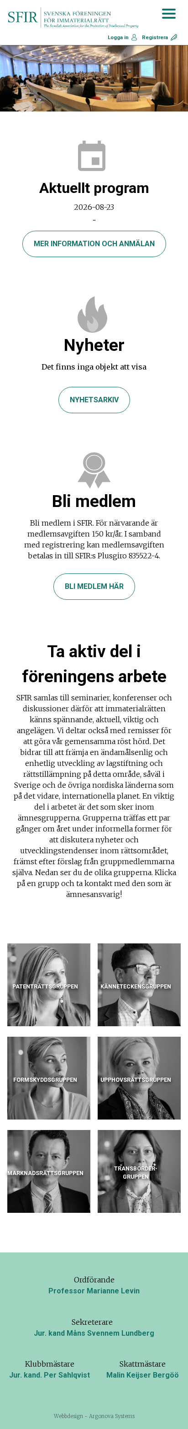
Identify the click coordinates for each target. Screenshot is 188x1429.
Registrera (155, 38)
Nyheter (94, 345)
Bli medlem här (94, 586)
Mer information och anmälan (94, 243)
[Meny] (169, 13)
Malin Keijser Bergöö (142, 1375)
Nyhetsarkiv (94, 399)
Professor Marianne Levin (94, 1291)
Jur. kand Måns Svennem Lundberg (94, 1333)
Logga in (118, 38)
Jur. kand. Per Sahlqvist (49, 1375)
